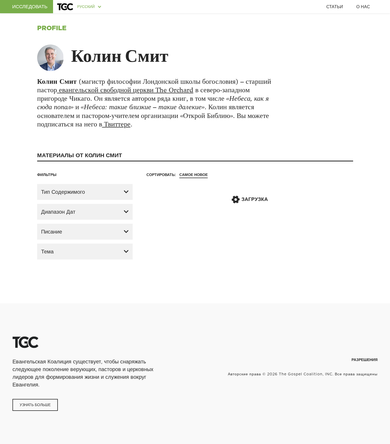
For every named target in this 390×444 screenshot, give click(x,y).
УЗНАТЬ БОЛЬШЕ (35, 404)
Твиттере (116, 124)
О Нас (363, 7)
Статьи (334, 7)
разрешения (365, 359)
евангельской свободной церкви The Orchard (125, 90)
